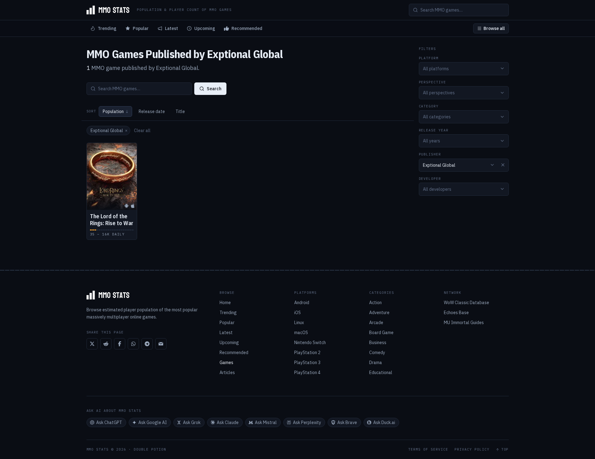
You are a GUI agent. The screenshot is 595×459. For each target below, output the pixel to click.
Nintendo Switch (310, 342)
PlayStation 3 (307, 362)
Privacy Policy (471, 449)
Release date (152, 111)
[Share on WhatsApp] (133, 343)
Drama (375, 362)
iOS (297, 312)
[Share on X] (92, 343)
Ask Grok (192, 422)
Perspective (432, 82)
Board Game (381, 332)
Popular (141, 28)
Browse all (494, 28)
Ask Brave (347, 422)
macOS (301, 332)
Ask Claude (228, 422)
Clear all (142, 130)
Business (377, 342)
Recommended (246, 28)
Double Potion (150, 449)
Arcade (376, 322)
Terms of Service (428, 449)
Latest (171, 28)
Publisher (430, 154)
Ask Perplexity (307, 422)
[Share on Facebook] (119, 343)
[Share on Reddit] (106, 343)
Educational (380, 372)
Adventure (379, 312)
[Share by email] (160, 343)
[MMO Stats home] (108, 10)
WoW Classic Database (466, 302)
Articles (227, 372)
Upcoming (204, 28)
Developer (430, 178)
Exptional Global (109, 130)
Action (375, 302)
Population (115, 111)
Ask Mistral (266, 422)
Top (505, 449)
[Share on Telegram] (147, 343)
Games (226, 362)
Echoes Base (456, 312)
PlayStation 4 (307, 372)
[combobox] (463, 68)
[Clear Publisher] (502, 164)
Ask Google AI (152, 422)
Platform (429, 58)
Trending (107, 28)
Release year (434, 130)
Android (301, 302)
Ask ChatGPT (109, 422)
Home (225, 302)
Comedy (377, 352)
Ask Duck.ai (384, 422)
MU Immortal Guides (464, 322)
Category (429, 106)
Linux (299, 322)
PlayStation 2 (307, 352)
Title (180, 111)
